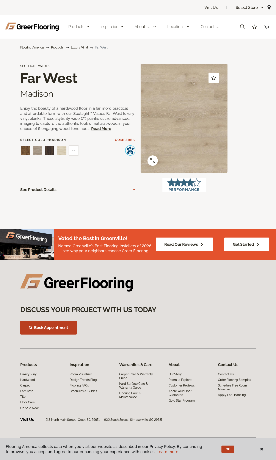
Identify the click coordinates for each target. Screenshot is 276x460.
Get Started (243, 244)
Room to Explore (180, 380)
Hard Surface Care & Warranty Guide (133, 385)
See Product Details (38, 189)
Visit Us (211, 7)
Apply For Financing (232, 395)
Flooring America (32, 47)
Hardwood (27, 380)
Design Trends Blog (83, 380)
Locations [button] (175, 26)
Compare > (125, 140)
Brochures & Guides (83, 391)
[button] (250, 7)
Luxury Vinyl (79, 47)
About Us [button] (143, 26)
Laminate (26, 391)
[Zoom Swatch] (152, 160)
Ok (228, 449)
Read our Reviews (181, 244)
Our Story (175, 374)
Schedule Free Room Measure (232, 387)
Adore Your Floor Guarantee (180, 393)
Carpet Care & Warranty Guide (136, 376)
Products (57, 47)
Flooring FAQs (79, 385)
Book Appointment (51, 327)
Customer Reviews (182, 385)
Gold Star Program (182, 400)
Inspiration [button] (109, 26)
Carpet (25, 385)
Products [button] (76, 26)
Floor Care (27, 402)
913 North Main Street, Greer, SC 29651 (73, 419)
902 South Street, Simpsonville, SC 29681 (133, 419)
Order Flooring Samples (234, 380)
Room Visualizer (81, 374)
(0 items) (266, 26)
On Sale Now (29, 408)
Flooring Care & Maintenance (130, 395)
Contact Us (210, 26)
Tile (22, 396)
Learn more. (168, 451)
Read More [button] (101, 128)
